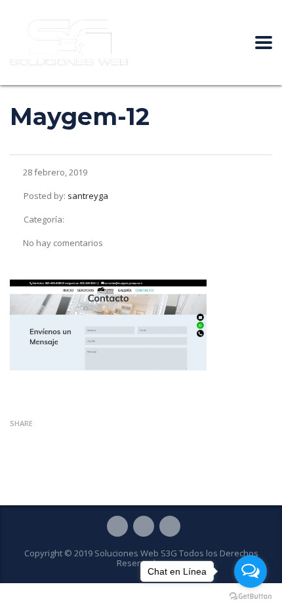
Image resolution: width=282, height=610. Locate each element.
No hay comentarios (63, 243)
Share (21, 423)
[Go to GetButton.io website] (251, 596)
